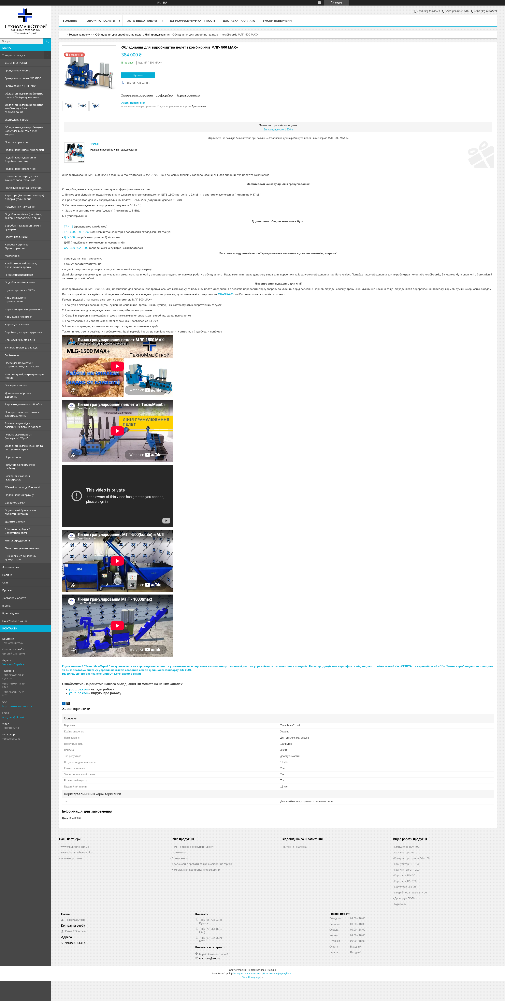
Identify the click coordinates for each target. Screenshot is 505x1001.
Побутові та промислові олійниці (20, 466)
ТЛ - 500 (69, 231)
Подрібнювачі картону (19, 495)
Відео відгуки (10, 613)
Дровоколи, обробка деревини (18, 394)
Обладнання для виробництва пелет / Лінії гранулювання (24, 95)
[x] (68, 703)
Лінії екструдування (17, 540)
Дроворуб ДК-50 (404, 898)
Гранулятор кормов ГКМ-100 (411, 858)
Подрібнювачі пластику (20, 282)
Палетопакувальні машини (22, 548)
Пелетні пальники (16, 237)
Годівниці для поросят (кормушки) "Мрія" (19, 436)
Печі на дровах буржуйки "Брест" (193, 846)
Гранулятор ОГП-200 (406, 869)
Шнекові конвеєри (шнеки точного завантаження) (21, 178)
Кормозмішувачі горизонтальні (15, 299)
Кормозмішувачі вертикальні (23, 309)
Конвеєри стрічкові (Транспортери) (17, 246)
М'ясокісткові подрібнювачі (22, 487)
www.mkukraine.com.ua (75, 846)
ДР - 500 (69, 237)
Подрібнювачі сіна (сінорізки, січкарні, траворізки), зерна (23, 216)
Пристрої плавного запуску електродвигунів (22, 413)
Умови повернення (278, 20)
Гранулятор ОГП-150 (406, 864)
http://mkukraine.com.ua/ (17, 706)
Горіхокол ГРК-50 (404, 875)
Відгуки (6, 605)
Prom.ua (271, 970)
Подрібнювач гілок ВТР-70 (410, 892)
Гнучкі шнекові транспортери (23, 187)
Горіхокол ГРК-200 (405, 881)
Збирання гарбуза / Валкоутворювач (17, 531)
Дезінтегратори (15, 521)
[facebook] (63, 703)
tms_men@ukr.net (13, 717)
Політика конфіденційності (278, 973)
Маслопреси (12, 256)
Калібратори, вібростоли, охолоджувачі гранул (21, 265)
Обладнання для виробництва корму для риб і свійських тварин (24, 130)
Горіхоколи (12, 355)
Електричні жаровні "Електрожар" (17, 477)
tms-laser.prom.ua (71, 858)
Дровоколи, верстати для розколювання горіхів (202, 864)
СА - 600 (82, 247)
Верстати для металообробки (23, 404)
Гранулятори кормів (17, 70)
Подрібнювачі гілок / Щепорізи (24, 150)
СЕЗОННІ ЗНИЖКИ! (16, 63)
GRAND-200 (226, 294)
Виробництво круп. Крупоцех (23, 332)
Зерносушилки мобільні (20, 340)
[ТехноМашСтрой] (25, 18)
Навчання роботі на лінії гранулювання (113, 149)
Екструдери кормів (17, 119)
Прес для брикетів (16, 142)
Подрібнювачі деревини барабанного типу (20, 159)
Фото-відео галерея (142, 20)
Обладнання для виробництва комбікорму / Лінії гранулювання (24, 108)
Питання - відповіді (295, 846)
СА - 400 (69, 247)
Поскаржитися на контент (246, 973)
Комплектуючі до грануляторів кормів (24, 375)
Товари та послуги (13, 55)
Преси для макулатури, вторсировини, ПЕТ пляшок (22, 364)
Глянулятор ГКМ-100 (406, 846)
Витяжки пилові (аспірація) (21, 347)
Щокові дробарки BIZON (20, 290)
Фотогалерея (10, 567)
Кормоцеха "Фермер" (18, 316)
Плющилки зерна (16, 385)
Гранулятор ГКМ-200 (406, 852)
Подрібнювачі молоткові (20, 168)
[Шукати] (47, 41)
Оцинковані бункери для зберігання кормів (20, 512)
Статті (6, 582)
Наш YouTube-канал (14, 621)
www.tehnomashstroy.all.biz (77, 852)
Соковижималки (15, 502)
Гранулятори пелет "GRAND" (23, 78)
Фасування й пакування (20, 206)
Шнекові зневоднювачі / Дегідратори (20, 557)
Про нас (7, 590)
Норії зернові (13, 457)
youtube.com (79, 689)
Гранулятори (180, 858)
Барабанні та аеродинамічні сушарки (23, 227)
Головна (70, 20)
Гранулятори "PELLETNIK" (20, 86)
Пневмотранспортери (19, 274)
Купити (138, 75)
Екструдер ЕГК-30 (405, 887)
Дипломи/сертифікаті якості (192, 20)
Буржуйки (400, 904)
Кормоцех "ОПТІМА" (17, 324)
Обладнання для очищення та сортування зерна (24, 447)
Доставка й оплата (14, 598)
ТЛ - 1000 (83, 231)
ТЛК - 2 (68, 226)
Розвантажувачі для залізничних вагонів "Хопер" (23, 425)
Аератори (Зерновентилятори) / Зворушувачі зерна (24, 197)
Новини (7, 575)
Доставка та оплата (239, 20)
